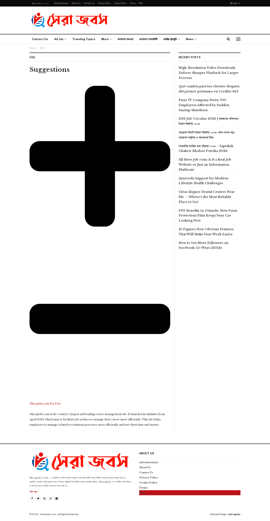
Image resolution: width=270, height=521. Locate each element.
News (190, 39)
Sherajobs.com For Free (45, 403)
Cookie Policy (120, 3)
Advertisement (61, 3)
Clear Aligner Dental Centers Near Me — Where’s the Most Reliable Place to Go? (207, 197)
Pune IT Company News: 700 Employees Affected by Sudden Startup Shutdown (204, 105)
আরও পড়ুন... (34, 491)
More (105, 39)
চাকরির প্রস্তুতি (170, 39)
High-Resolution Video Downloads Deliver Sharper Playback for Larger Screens (209, 73)
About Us (76, 3)
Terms (132, 3)
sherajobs (234, 514)
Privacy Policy (104, 3)
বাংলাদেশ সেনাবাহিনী (148, 39)
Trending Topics (83, 39)
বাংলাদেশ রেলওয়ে (125, 39)
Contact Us (89, 3)
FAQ (141, 3)
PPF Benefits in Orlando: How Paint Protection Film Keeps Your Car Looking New (208, 216)
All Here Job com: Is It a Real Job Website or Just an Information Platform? (205, 165)
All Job (58, 39)
